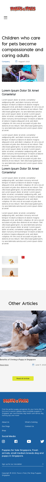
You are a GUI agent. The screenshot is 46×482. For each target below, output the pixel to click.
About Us (5, 422)
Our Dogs (6, 426)
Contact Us (29, 426)
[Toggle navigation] (5, 17)
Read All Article (23, 378)
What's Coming (31, 422)
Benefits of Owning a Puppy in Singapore (18, 359)
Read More (4, 365)
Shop (4, 430)
